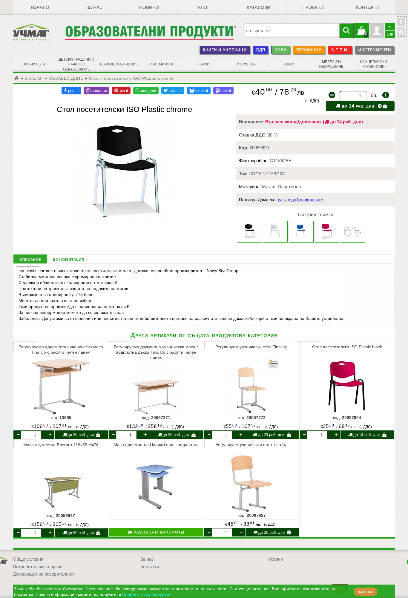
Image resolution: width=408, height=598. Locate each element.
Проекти (313, 7)
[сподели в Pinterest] (121, 90)
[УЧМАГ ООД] (39, 32)
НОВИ (280, 50)
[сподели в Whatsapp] (146, 90)
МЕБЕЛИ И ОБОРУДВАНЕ (331, 64)
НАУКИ (204, 64)
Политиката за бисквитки (146, 594)
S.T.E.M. (340, 50)
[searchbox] (292, 30)
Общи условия (28, 559)
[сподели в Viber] (96, 90)
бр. (374, 95)
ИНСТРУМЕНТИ (374, 50)
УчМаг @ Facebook (401, 24)
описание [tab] (30, 259)
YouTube (401, 31)
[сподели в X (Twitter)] (172, 90)
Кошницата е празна (361, 34)
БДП (260, 50)
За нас (94, 7)
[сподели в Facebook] (71, 90)
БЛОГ (204, 7)
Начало (40, 7)
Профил (376, 30)
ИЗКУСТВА (246, 64)
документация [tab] (68, 259)
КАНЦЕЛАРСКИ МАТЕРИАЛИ (373, 64)
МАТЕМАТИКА (161, 64)
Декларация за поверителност (44, 574)
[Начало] (16, 78)
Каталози (258, 7)
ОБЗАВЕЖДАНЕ (66, 78)
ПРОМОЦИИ (309, 50)
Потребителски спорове (37, 566)
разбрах (365, 591)
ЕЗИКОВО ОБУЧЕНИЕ (119, 64)
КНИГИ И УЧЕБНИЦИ (225, 50)
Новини (149, 7)
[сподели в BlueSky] (199, 90)
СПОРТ (289, 64)
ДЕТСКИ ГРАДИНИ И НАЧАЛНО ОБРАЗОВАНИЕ (76, 64)
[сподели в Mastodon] (223, 90)
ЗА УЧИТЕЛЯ (34, 64)
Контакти (368, 7)
